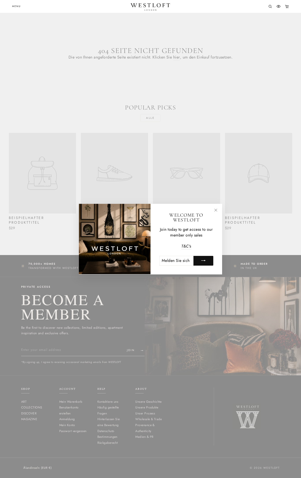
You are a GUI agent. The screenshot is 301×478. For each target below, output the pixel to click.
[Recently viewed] (279, 6)
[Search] (270, 6)
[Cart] (287, 6)
